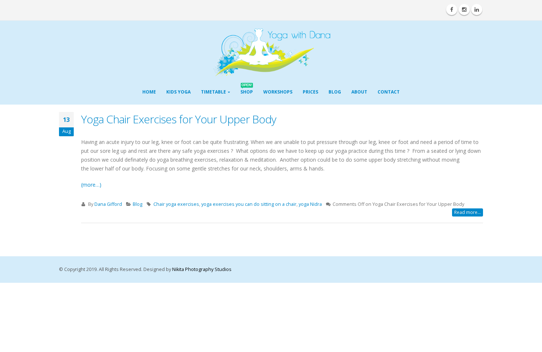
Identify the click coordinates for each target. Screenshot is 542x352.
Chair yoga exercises (176, 204)
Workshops (277, 92)
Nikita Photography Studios (202, 269)
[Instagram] (464, 9)
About (359, 92)
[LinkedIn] (476, 9)
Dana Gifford (108, 204)
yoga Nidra (310, 204)
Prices (310, 92)
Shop (246, 89)
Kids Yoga (178, 92)
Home (149, 92)
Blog (335, 92)
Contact (389, 92)
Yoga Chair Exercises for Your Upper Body (178, 119)
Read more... (467, 212)
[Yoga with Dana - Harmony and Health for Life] (271, 52)
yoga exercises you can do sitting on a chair (248, 204)
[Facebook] (451, 9)
